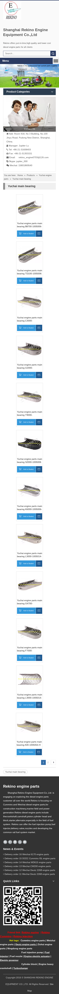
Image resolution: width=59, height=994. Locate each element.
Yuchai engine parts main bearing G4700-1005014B (29, 602)
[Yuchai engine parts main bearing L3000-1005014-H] (29, 679)
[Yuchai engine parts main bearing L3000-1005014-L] (29, 537)
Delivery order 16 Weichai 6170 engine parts (27, 854)
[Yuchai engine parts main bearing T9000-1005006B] (29, 396)
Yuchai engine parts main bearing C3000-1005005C (29, 319)
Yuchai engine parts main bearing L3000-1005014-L (29, 555)
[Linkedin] (15, 842)
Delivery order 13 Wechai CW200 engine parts (28, 866)
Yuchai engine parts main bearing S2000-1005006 (29, 460)
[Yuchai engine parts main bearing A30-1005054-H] (29, 726)
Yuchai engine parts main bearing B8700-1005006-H (29, 225)
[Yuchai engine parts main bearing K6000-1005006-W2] (29, 490)
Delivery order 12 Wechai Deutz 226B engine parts (30, 870)
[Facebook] (5, 842)
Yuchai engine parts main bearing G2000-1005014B (29, 366)
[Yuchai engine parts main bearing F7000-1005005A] (29, 631)
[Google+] (10, 842)
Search (53, 53)
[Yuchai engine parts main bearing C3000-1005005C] (29, 301)
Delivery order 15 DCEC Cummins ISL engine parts (30, 858)
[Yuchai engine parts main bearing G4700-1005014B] (29, 584)
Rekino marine (30, 932)
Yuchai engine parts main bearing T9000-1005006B (29, 414)
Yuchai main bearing (15, 772)
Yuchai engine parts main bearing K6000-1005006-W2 (29, 508)
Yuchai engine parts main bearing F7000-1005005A (29, 649)
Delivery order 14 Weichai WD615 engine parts (28, 862)
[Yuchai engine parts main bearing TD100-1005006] (29, 254)
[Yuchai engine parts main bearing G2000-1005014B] (29, 349)
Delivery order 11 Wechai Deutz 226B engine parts (30, 874)
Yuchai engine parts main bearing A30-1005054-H (29, 743)
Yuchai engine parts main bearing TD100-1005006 (29, 272)
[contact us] (29, 114)
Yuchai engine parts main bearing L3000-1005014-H (29, 696)
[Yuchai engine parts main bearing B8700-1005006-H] (29, 207)
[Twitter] (20, 842)
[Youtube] (25, 842)
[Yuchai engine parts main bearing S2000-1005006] (29, 443)
